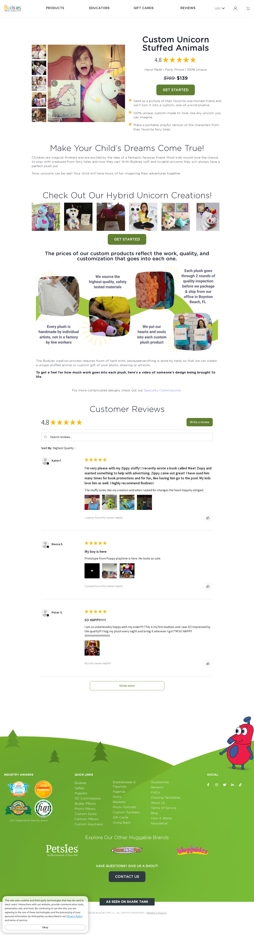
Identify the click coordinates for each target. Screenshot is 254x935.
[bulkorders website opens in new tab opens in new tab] (127, 850)
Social (212, 774)
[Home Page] (13, 8)
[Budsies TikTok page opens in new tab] (240, 784)
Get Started (176, 90)
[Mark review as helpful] (208, 518)
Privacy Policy (157, 912)
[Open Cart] (248, 8)
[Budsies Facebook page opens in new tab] (208, 784)
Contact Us (127, 876)
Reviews (187, 8)
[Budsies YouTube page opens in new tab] (248, 784)
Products (55, 8)
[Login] (235, 8)
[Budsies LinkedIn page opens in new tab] (232, 784)
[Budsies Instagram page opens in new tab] (216, 784)
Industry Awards (18, 774)
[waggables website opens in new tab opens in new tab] (191, 850)
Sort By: (46, 448)
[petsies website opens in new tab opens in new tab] (62, 850)
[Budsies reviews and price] (127, 309)
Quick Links (84, 774)
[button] (200, 422)
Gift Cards (144, 8)
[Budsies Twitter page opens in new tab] (224, 784)
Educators (99, 8)
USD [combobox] (217, 8)
